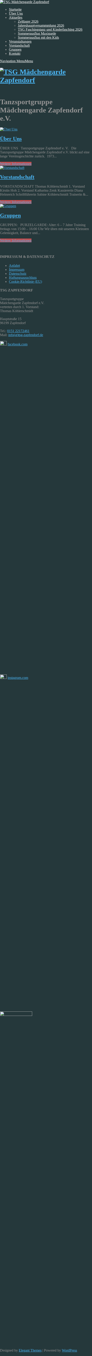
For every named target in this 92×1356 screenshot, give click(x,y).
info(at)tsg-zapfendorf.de (25, 335)
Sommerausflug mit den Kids (38, 37)
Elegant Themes (30, 1350)
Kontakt (14, 53)
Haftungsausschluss (23, 277)
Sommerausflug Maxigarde (37, 33)
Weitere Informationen (15, 164)
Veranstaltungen (20, 41)
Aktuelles (15, 17)
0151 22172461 (18, 331)
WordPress (69, 1350)
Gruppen (15, 49)
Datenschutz (17, 273)
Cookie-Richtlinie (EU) (25, 281)
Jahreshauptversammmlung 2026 (41, 25)
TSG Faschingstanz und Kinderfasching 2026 (50, 29)
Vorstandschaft (19, 45)
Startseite (15, 9)
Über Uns (16, 13)
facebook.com (17, 344)
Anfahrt (14, 265)
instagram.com (18, 678)
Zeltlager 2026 (28, 21)
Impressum (16, 269)
